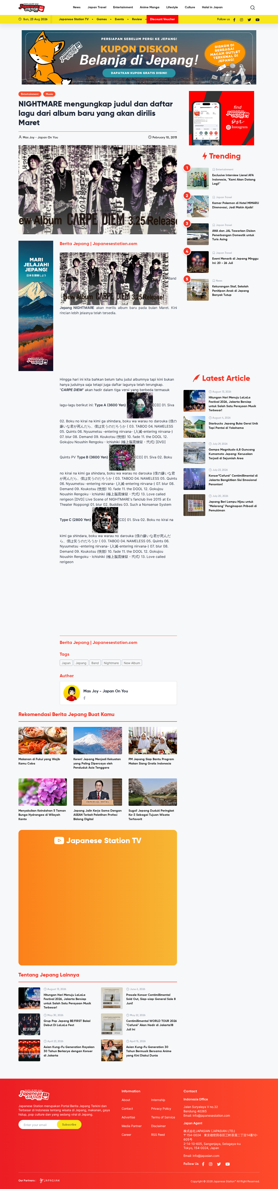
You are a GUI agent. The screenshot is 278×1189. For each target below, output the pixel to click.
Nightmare (111, 663)
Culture (190, 7)
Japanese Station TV (74, 19)
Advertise (128, 1117)
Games (102, 19)
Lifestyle (172, 7)
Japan (66, 663)
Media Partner (132, 1126)
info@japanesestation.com (211, 1115)
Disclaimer (158, 1126)
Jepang (81, 663)
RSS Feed (158, 1134)
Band (95, 663)
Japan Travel (97, 7)
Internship (158, 1100)
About (126, 1100)
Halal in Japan (212, 7)
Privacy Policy (161, 1108)
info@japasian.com (206, 1155)
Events (119, 19)
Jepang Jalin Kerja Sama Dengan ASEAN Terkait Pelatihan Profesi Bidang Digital (97, 815)
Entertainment (123, 7)
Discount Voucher (162, 19)
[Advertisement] (118, 600)
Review (137, 19)
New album (132, 663)
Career (126, 1134)
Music (49, 94)
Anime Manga (149, 7)
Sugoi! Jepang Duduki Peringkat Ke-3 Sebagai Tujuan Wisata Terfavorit (151, 815)
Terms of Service (163, 1117)
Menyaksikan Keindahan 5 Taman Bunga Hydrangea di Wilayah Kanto (42, 815)
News (77, 7)
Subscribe (69, 1124)
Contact (127, 1108)
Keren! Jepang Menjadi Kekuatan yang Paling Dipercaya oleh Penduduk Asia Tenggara (97, 763)
